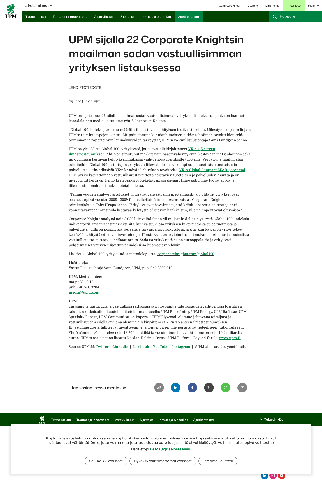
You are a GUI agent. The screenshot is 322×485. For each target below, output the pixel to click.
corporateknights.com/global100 (185, 253)
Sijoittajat (146, 420)
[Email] (242, 387)
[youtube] (281, 475)
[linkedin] (264, 475)
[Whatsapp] (225, 387)
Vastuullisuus (124, 420)
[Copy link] (159, 387)
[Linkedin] (175, 387)
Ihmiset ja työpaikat (173, 420)
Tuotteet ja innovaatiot (92, 420)
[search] (295, 16)
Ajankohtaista (203, 420)
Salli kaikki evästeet (106, 461)
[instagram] (273, 475)
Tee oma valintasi (218, 461)
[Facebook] (192, 387)
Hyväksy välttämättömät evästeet (163, 461)
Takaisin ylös (273, 419)
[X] (209, 387)
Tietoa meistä (61, 420)
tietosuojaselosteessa (170, 449)
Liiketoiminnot (37, 5)
